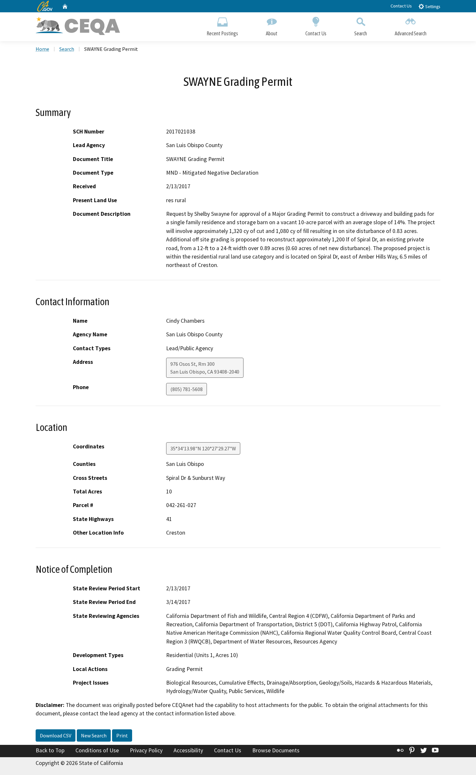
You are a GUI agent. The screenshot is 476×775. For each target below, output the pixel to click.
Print (122, 735)
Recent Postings (222, 33)
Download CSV (55, 735)
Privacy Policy (146, 750)
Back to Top (50, 750)
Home (42, 49)
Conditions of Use (97, 750)
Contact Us (401, 6)
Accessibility (188, 750)
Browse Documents (276, 750)
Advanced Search (410, 33)
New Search (94, 735)
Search (360, 33)
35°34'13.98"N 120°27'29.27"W (203, 448)
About (272, 33)
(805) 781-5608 (186, 389)
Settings (432, 6)
